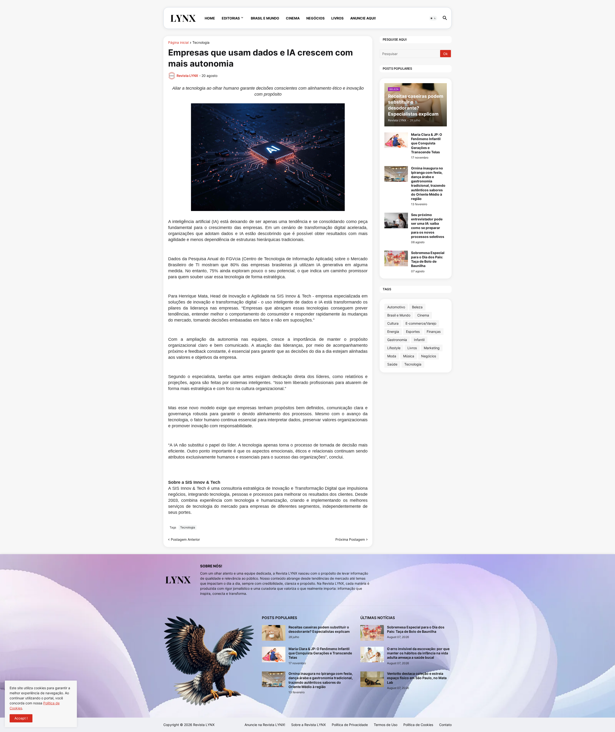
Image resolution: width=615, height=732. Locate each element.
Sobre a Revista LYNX (308, 725)
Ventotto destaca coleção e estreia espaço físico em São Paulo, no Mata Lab (417, 677)
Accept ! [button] (21, 718)
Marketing (432, 348)
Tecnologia (200, 42)
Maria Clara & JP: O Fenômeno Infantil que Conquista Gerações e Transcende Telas (426, 143)
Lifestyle (393, 348)
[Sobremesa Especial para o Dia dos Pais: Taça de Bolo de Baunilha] (396, 258)
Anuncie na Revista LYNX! (265, 725)
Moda (391, 356)
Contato (445, 725)
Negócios (315, 18)
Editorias (231, 18)
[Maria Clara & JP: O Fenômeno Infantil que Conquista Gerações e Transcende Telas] (396, 140)
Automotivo (396, 307)
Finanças (434, 331)
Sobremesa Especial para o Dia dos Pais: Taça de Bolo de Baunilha (427, 259)
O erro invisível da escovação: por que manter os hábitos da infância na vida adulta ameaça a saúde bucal (418, 653)
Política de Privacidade (350, 725)
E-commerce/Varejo (421, 323)
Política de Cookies (418, 725)
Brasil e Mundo (265, 18)
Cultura (393, 323)
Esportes (413, 331)
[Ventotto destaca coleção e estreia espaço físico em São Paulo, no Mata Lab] (372, 679)
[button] (433, 18)
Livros (337, 18)
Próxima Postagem (350, 539)
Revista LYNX (204, 725)
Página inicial (178, 42)
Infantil (419, 340)
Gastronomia (397, 340)
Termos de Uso (385, 725)
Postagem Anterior (185, 539)
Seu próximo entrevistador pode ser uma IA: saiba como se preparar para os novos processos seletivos (427, 226)
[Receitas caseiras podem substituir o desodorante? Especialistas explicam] (273, 633)
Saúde (392, 364)
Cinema (293, 18)
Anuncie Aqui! (363, 18)
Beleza (417, 307)
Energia (393, 331)
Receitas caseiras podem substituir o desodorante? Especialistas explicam (319, 629)
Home (210, 18)
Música (408, 356)
